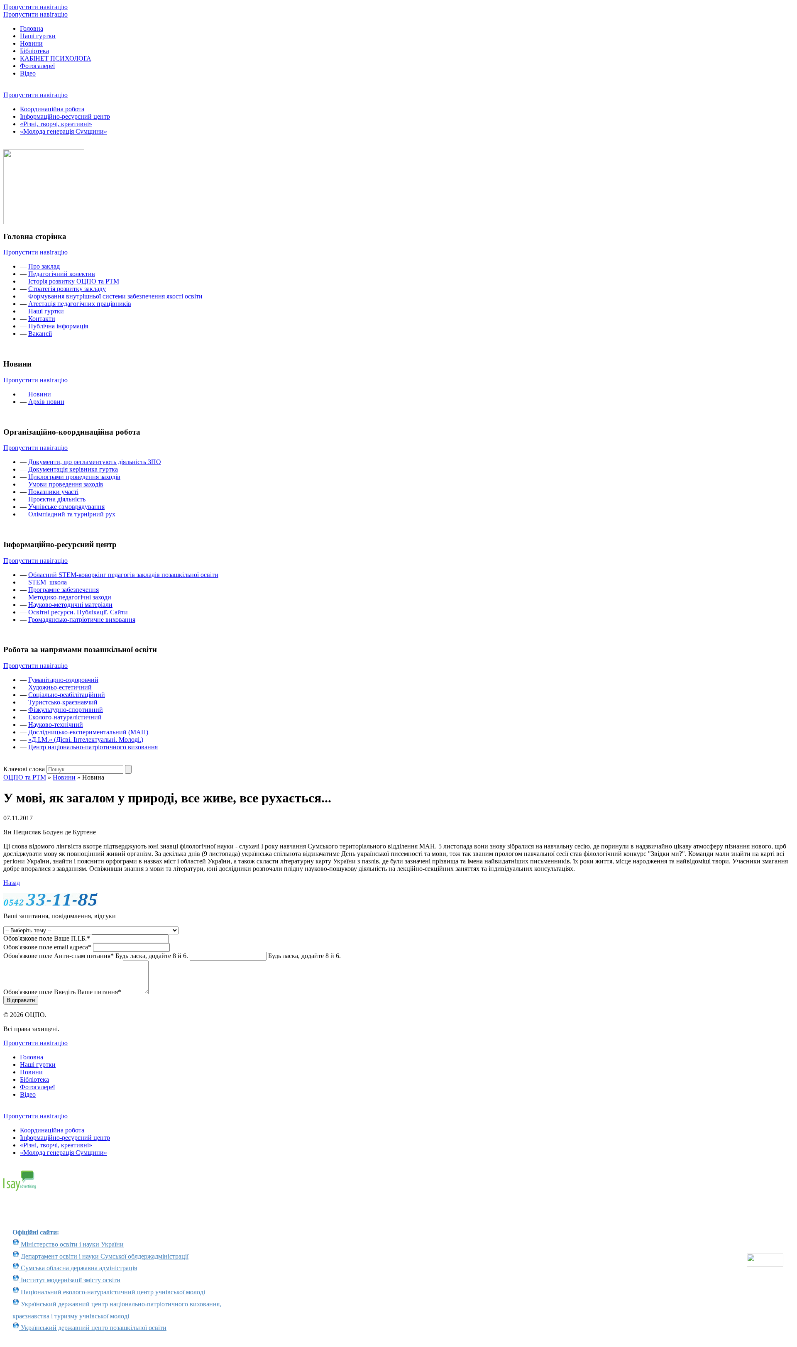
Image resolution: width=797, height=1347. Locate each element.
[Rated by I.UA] (765, 1264)
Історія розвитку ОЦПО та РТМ (73, 281)
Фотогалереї (37, 65)
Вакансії (40, 333)
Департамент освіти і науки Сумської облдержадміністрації (103, 1256)
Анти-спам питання (95, 955)
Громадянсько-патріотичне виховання (81, 619)
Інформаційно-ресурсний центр (65, 116)
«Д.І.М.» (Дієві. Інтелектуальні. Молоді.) (85, 739)
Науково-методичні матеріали (70, 604)
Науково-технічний (55, 724)
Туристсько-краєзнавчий (63, 702)
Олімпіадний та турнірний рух (71, 514)
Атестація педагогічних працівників (79, 303)
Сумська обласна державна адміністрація (78, 1267)
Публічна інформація (58, 326)
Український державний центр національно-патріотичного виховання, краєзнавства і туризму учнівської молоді (116, 1310)
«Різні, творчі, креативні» (56, 123)
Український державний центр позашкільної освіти (92, 1327)
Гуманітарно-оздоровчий (63, 679)
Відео (28, 73)
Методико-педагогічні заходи (69, 597)
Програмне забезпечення (63, 589)
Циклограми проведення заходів (74, 476)
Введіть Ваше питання (62, 991)
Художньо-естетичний (60, 687)
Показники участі (53, 491)
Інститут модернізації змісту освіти (69, 1279)
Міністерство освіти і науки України (71, 1244)
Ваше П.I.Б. (46, 938)
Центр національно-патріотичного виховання (93, 747)
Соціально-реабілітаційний (66, 694)
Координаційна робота (52, 108)
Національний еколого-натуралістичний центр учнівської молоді (112, 1292)
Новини (31, 43)
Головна (31, 28)
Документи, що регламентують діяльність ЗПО (94, 461)
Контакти (41, 318)
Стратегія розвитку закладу (67, 288)
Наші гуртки (38, 35)
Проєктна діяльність (57, 499)
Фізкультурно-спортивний (65, 709)
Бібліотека (34, 50)
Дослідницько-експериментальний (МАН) (88, 732)
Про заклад (44, 266)
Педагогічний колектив (61, 273)
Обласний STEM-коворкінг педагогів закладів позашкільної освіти (123, 574)
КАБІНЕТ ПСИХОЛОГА (55, 58)
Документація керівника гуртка (73, 469)
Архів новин (46, 401)
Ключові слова (24, 769)
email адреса (47, 947)
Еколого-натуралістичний (65, 717)
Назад (11, 882)
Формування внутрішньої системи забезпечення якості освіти (115, 296)
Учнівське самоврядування (66, 506)
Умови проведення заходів (65, 484)
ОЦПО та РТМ (24, 777)
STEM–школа (47, 582)
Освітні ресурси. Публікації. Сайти (78, 612)
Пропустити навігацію (35, 6)
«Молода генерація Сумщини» (63, 131)
